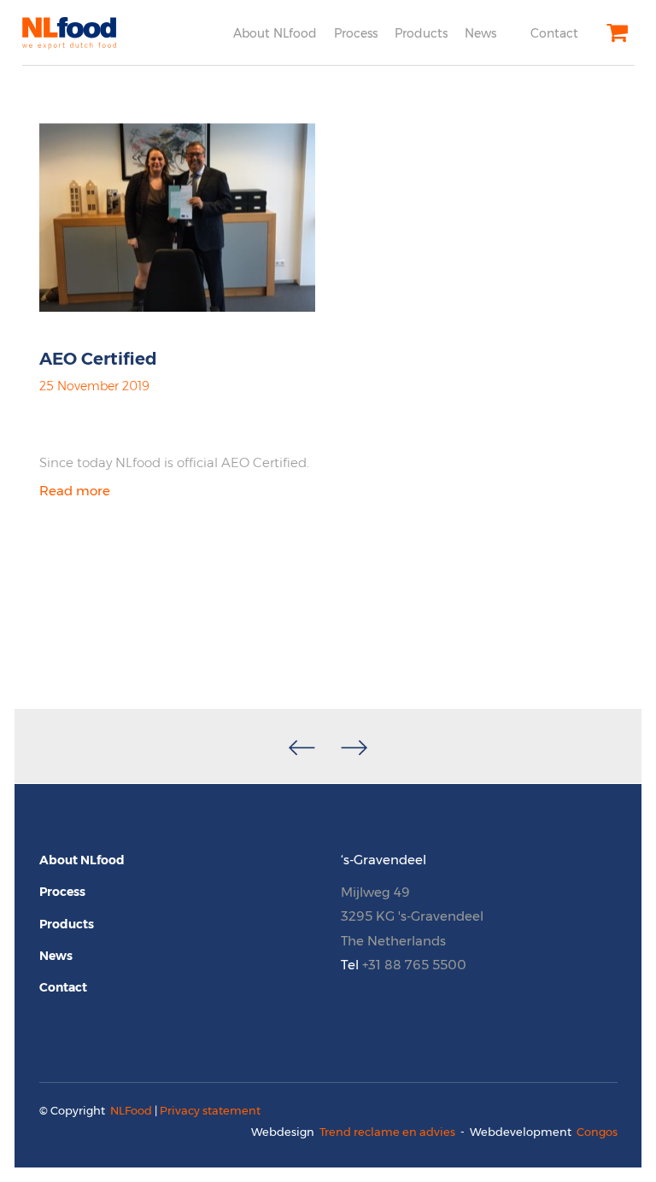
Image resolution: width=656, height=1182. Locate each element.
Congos (597, 1131)
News (480, 33)
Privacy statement (210, 1110)
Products (421, 33)
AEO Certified (98, 358)
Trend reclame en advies (387, 1131)
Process (356, 33)
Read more (74, 491)
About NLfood (275, 33)
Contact (554, 33)
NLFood (131, 1110)
